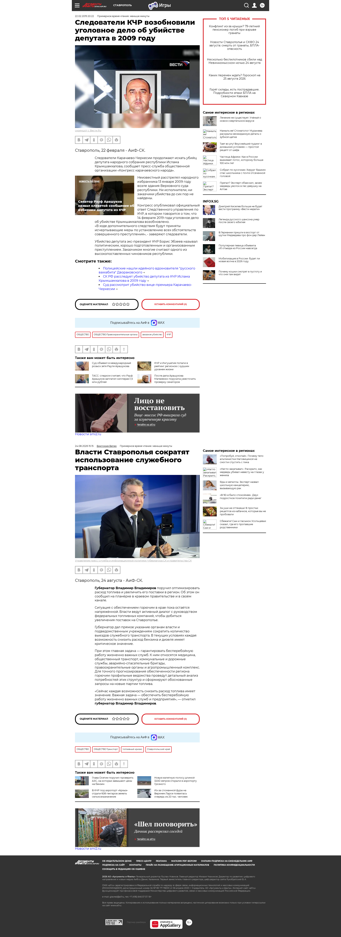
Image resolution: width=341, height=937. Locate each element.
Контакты (135, 865)
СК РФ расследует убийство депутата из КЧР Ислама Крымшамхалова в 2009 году (144, 279)
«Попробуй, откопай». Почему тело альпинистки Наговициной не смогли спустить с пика (241, 459)
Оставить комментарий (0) (170, 304)
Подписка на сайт (113, 865)
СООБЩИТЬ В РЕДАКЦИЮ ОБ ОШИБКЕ (123, 869)
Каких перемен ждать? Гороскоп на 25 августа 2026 (234, 77)
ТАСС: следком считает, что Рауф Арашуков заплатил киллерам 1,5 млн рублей (112, 378)
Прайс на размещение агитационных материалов (177, 865)
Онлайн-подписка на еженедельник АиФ (226, 861)
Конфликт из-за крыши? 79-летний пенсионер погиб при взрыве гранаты (234, 30)
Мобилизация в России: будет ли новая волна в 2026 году (239, 260)
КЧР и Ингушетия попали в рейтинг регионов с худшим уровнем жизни (171, 366)
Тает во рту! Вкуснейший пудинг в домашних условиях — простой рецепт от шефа (241, 147)
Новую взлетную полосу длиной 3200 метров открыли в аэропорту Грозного (175, 780)
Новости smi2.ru (88, 434)
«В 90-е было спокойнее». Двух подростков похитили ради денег (240, 496)
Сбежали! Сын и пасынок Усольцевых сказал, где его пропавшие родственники (243, 524)
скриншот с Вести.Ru (88, 130)
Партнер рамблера (136, 922)
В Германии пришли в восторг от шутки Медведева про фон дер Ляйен (242, 234)
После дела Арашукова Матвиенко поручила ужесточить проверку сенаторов (175, 378)
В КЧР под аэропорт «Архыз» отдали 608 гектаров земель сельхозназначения (110, 793)
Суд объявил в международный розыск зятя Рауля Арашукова (111, 365)
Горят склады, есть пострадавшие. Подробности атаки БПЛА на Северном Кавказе (234, 93)
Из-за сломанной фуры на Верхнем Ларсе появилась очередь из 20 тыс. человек (171, 793)
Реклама (161, 861)
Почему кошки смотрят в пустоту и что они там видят (240, 273)
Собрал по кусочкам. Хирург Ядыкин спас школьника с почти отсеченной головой (243, 173)
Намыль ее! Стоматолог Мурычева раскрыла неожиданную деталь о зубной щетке (241, 133)
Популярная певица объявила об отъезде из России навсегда (238, 247)
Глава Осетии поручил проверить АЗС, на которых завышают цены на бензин (112, 780)
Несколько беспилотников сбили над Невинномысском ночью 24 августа (234, 61)
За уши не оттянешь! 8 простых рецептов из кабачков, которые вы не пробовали (243, 511)
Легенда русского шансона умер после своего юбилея (239, 221)
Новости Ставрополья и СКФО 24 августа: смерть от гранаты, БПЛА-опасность (234, 45)
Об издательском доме (117, 861)
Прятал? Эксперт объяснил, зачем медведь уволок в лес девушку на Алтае (241, 186)
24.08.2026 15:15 (84, 445)
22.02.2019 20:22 (84, 16)
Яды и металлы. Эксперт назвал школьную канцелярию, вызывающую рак (239, 485)
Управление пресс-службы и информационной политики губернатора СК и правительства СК (133, 560)
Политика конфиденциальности (234, 865)
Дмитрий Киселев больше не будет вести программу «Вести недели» (240, 208)
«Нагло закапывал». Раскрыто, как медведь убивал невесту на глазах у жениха (242, 472)
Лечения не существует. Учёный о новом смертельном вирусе (240, 119)
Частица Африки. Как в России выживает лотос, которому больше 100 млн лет (241, 160)
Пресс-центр (143, 861)
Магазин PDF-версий (184, 861)
